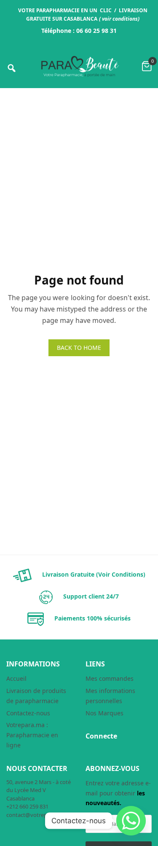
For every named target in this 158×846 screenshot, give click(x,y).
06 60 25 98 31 (96, 31)
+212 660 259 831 (27, 806)
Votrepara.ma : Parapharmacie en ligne (32, 735)
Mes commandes (110, 678)
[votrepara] (79, 66)
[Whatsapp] (131, 820)
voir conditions (120, 18)
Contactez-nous (28, 713)
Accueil (16, 678)
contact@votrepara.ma (35, 815)
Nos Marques (104, 713)
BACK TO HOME (79, 348)
